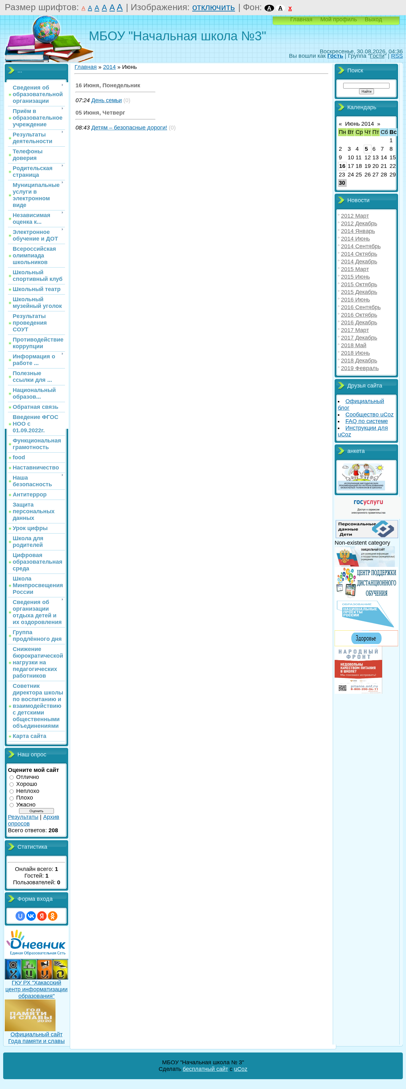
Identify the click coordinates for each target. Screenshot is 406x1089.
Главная (301, 19)
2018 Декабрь (359, 360)
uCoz (240, 1069)
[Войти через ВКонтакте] (31, 916)
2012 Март (355, 216)
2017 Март (355, 330)
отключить (213, 7)
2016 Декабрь (359, 322)
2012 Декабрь (359, 223)
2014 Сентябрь (361, 246)
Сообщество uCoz (369, 414)
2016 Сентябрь (361, 307)
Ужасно (26, 804)
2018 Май (353, 345)
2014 (109, 67)
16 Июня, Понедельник (107, 85)
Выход (373, 19)
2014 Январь (358, 231)
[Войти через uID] (20, 916)
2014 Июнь (355, 239)
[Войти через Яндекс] (42, 916)
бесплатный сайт (205, 1069)
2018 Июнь (355, 353)
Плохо (24, 797)
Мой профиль (338, 19)
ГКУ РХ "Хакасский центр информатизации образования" (36, 989)
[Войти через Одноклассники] (52, 916)
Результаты (23, 817)
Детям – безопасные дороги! (129, 127)
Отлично (27, 777)
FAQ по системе (366, 421)
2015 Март (355, 269)
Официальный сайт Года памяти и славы (36, 1037)
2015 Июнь (355, 277)
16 (342, 166)
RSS (397, 56)
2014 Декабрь (359, 261)
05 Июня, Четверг (100, 113)
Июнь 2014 (359, 124)
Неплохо (27, 790)
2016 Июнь (355, 299)
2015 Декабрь (359, 292)
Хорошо (26, 784)
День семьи (106, 100)
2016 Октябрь (359, 315)
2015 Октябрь (359, 284)
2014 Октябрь (359, 254)
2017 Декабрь (359, 338)
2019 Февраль (360, 368)
